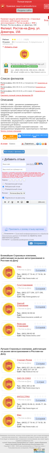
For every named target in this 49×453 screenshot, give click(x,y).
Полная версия (24, 2)
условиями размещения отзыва (22, 239)
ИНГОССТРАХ (23, 396)
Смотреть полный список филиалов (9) (17, 95)
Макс (19, 267)
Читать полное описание (11, 131)
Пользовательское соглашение (18, 448)
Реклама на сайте (35, 448)
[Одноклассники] (43, 144)
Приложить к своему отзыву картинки (26, 229)
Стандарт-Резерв (24, 360)
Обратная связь (39, 446)
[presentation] (14, 151)
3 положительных (21, 42)
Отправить (39, 243)
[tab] (14, 151)
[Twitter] (40, 144)
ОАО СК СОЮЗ (24, 378)
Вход (46, 20)
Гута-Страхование (25, 285)
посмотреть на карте (20, 66)
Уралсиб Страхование (22, 304)
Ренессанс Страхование (22, 325)
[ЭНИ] (24, 58)
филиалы (34, 66)
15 (13, 42)
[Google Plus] (45, 144)
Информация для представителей (34, 136)
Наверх (12, 143)
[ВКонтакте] (37, 144)
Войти (32, 164)
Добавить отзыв (11, 47)
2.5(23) (26, 39)
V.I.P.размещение (12, 137)
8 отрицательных (35, 42)
